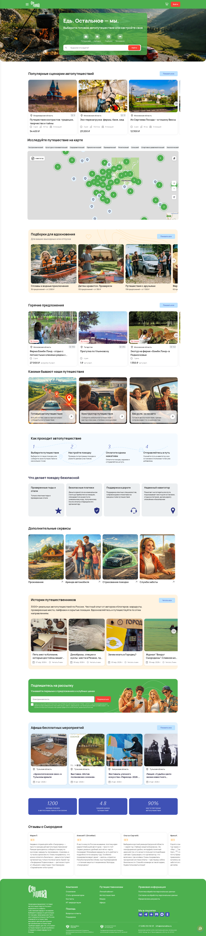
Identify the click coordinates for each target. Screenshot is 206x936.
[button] (155, 200)
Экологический (173, 147)
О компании (71, 891)
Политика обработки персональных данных (156, 891)
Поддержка (71, 917)
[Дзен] (151, 914)
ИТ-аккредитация (73, 902)
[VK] (140, 914)
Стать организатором (75, 895)
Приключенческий (94, 147)
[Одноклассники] (167, 914)
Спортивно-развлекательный (152, 147)
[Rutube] (156, 914)
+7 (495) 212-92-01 (146, 926)
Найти (134, 48)
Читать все (167, 600)
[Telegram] (146, 914)
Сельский (135, 147)
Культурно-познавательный (56, 147)
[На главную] (35, 4)
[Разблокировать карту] (174, 158)
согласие (41, 704)
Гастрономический (35, 147)
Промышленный (110, 147)
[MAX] (162, 914)
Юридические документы (149, 899)
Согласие (83, 706)
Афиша (102, 902)
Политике (90, 707)
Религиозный (123, 147)
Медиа (102, 899)
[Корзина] (167, 4)
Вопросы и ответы (73, 913)
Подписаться (103, 699)
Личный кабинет (106, 891)
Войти (175, 4)
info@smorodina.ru (164, 926)
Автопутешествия (107, 895)
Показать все (168, 73)
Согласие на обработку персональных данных (158, 895)
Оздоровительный (77, 147)
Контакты (70, 899)
